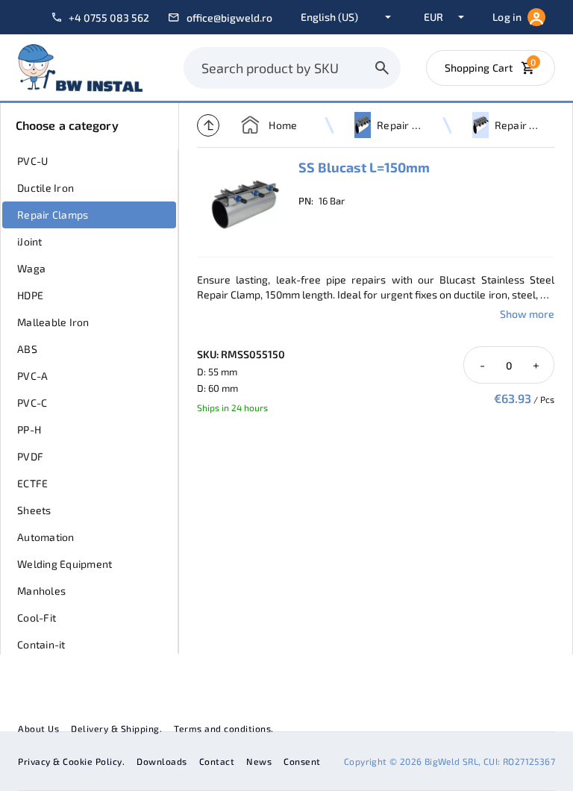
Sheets (34, 510)
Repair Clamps (52, 214)
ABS (27, 349)
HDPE (30, 295)
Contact (217, 761)
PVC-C (32, 402)
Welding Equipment (64, 563)
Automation (46, 537)
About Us (38, 728)
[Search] (382, 68)
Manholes (41, 590)
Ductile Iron (45, 187)
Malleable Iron (53, 322)
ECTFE (32, 483)
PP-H (29, 429)
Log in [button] (507, 16)
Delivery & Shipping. (116, 728)
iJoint (30, 241)
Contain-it (41, 644)
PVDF (30, 456)
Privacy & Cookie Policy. (71, 761)
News (259, 761)
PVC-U (32, 160)
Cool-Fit (36, 617)
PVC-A (32, 375)
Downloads (162, 761)
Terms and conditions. (224, 728)
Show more (527, 313)
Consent (302, 761)
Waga (31, 268)
